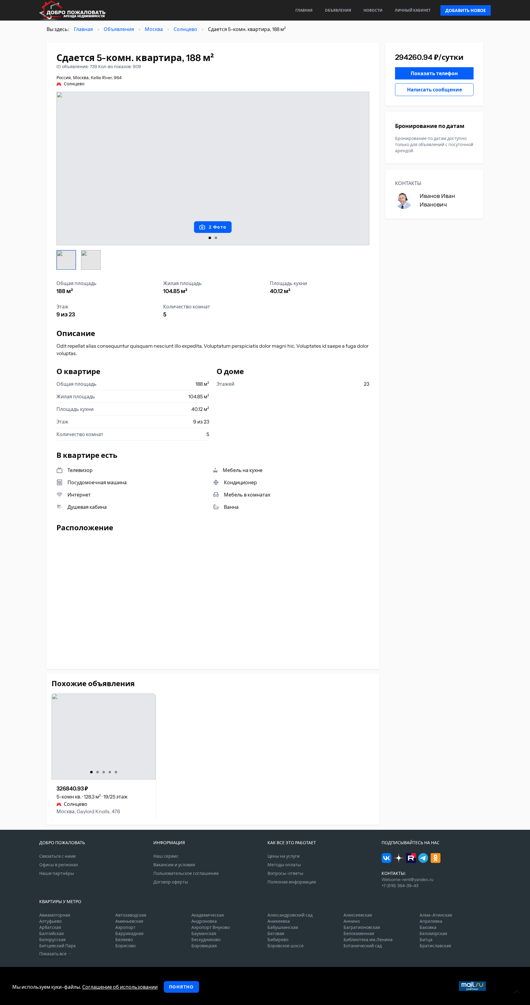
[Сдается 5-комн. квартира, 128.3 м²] (104, 736)
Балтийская (51, 933)
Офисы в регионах (58, 865)
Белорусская (52, 939)
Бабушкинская (282, 927)
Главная (304, 10)
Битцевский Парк (57, 946)
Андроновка (204, 921)
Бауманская (203, 933)
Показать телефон (434, 73)
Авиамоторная (54, 915)
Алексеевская (358, 915)
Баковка (428, 927)
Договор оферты (170, 882)
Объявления (338, 10)
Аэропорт (125, 927)
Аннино (352, 921)
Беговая (275, 933)
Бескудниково (206, 939)
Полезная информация (291, 882)
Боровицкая (204, 946)
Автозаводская (130, 915)
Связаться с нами (57, 856)
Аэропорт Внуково (210, 927)
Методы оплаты (284, 865)
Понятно (181, 987)
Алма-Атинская (436, 915)
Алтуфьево (50, 921)
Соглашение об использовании (120, 987)
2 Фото (217, 227)
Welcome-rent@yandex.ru (407, 879)
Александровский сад (290, 915)
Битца (426, 939)
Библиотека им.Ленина (368, 939)
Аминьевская (129, 921)
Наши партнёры (56, 873)
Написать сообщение (434, 90)
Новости (372, 10)
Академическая (207, 915)
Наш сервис (166, 856)
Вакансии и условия (174, 865)
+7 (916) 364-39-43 (400, 885)
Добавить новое (465, 10)
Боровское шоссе (285, 946)
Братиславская (435, 946)
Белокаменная (359, 933)
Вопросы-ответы (285, 873)
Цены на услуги (283, 856)
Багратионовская (362, 927)
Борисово (125, 946)
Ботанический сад (363, 946)
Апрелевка (431, 921)
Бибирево (277, 939)
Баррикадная (129, 933)
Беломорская (433, 933)
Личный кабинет (413, 10)
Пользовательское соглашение (186, 873)
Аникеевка (278, 921)
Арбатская (50, 927)
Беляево (124, 939)
